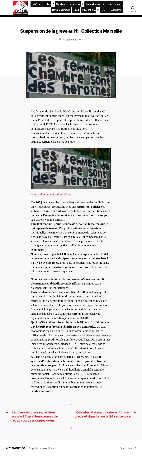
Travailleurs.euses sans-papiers (103, 4)
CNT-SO (20, 448)
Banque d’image (61, 9)
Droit (76, 9)
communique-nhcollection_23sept (51, 194)
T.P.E (103, 9)
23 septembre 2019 (73, 39)
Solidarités (115, 9)
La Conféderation (41, 4)
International (89, 9)
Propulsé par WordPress (41, 448)
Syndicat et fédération (68, 4)
